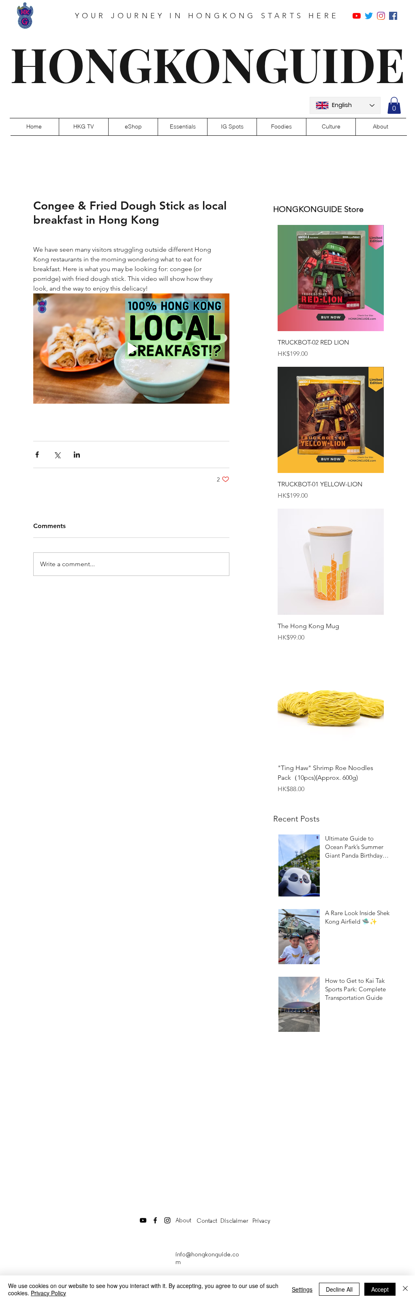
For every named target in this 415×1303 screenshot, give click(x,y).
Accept (380, 1289)
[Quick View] (331, 278)
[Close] (405, 1289)
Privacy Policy (48, 1293)
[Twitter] (369, 16)
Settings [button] (302, 1289)
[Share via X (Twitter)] (57, 454)
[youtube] (357, 16)
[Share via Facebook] (37, 454)
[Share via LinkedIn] (77, 454)
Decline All (339, 1289)
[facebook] (393, 16)
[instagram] (381, 16)
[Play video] (131, 348)
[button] (394, 105)
